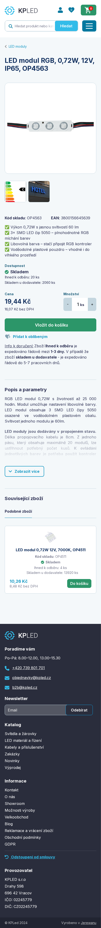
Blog (9, 823)
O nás (10, 796)
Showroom (15, 803)
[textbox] (30, 26)
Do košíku (79, 583)
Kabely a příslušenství (24, 747)
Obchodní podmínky (23, 837)
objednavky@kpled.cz (31, 677)
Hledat (66, 26)
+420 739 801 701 (28, 667)
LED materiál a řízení (23, 740)
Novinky (12, 760)
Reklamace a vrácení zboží (29, 830)
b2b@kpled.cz (24, 687)
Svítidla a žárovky (20, 733)
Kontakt (11, 790)
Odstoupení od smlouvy (32, 857)
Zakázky (12, 754)
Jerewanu (88, 923)
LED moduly (18, 46)
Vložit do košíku (51, 325)
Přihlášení (60, 10)
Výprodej (13, 767)
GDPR (10, 844)
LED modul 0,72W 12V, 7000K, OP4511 (50, 550)
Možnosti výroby (20, 810)
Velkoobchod (16, 817)
